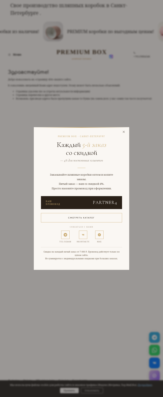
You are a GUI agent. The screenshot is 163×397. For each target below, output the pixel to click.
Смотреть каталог (81, 217)
